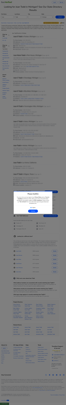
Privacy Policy (38, 197)
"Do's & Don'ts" (23, 202)
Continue (33, 211)
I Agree (33, 207)
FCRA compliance (38, 200)
